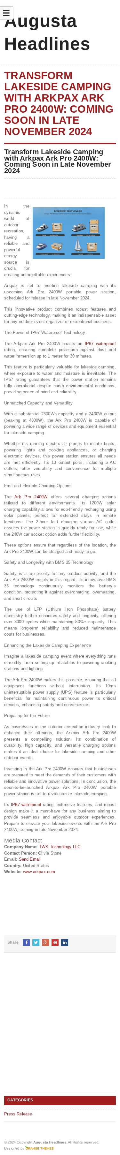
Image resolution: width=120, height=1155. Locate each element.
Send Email (30, 859)
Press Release (18, 1114)
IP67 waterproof (100, 343)
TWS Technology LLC (60, 846)
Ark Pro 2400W (30, 496)
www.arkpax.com (39, 871)
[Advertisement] (60, 1027)
